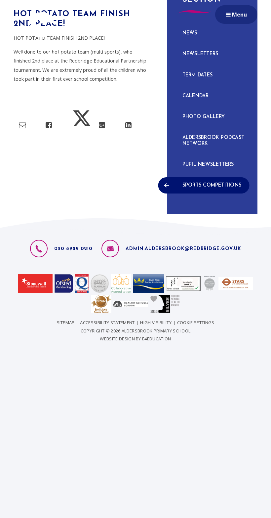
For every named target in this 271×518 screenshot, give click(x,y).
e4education (156, 339)
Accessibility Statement (107, 322)
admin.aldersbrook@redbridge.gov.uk (183, 248)
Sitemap (66, 322)
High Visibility (156, 322)
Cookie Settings (195, 322)
